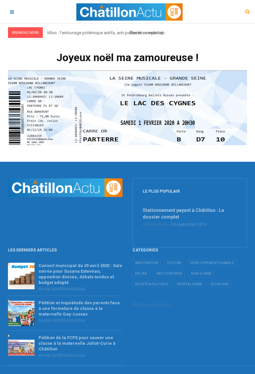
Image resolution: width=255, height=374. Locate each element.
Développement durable (212, 263)
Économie (220, 284)
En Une (45, 289)
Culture (174, 263)
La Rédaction (155, 224)
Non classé (201, 273)
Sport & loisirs (189, 284)
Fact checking (169, 273)
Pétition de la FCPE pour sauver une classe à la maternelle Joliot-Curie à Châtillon (77, 343)
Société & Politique (68, 289)
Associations (146, 263)
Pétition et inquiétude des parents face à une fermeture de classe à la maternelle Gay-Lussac (79, 308)
